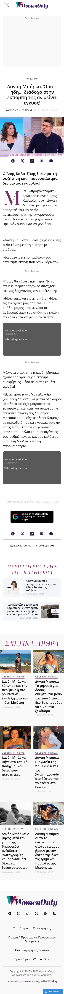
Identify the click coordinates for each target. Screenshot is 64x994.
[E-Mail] (41, 161)
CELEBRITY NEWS (13, 676)
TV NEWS (32, 79)
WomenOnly (32, 901)
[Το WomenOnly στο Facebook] (10, 914)
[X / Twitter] (22, 161)
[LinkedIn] (32, 161)
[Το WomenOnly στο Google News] (45, 914)
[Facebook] (12, 161)
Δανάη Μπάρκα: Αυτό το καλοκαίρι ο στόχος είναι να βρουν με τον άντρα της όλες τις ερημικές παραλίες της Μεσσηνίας (47, 851)
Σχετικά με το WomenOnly (32, 959)
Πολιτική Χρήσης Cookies (32, 950)
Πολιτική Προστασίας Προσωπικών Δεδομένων (32, 939)
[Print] (51, 161)
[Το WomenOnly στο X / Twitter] (36, 914)
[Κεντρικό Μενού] (7, 5)
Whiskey (52, 981)
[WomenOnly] (32, 5)
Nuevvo (26, 981)
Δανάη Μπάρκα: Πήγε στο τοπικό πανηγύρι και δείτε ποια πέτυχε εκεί (15, 765)
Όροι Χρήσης (42, 928)
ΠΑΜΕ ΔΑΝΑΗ (46, 545)
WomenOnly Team (19, 110)
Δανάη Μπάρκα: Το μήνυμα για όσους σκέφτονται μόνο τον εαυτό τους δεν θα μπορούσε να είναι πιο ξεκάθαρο (48, 696)
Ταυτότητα (20, 928)
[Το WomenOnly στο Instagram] (19, 914)
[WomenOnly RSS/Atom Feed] (54, 914)
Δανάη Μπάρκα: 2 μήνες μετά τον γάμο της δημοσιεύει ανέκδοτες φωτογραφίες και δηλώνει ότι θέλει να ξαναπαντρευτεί (15, 851)
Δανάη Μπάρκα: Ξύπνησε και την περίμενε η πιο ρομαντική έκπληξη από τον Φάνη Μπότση (15, 692)
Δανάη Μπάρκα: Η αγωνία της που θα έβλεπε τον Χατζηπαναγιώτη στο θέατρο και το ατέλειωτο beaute (48, 772)
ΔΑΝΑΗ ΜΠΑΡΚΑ (21, 545)
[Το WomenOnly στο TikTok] (27, 914)
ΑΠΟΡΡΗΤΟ (54, 991)
